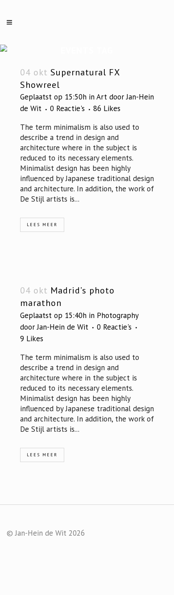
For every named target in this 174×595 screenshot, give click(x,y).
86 (106, 108)
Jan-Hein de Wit (62, 327)
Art (101, 97)
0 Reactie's (67, 108)
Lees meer (42, 224)
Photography (117, 315)
